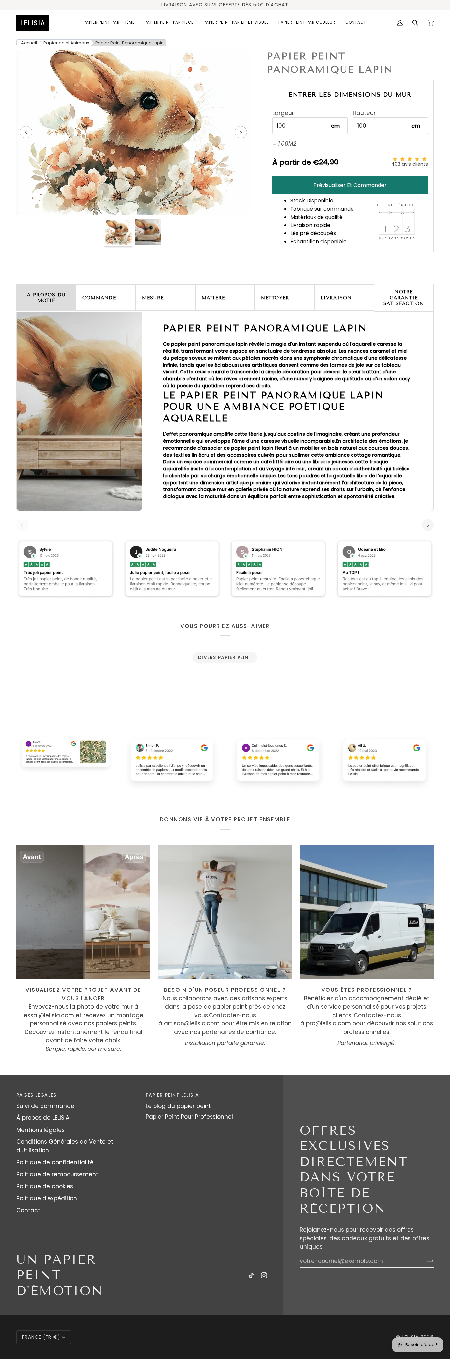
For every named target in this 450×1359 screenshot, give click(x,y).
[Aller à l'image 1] (118, 232)
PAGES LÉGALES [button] (36, 1095)
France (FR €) (41, 1337)
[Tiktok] (251, 1275)
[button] (109, 23)
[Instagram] (264, 1275)
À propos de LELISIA (42, 1118)
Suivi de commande (45, 1106)
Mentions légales (40, 1130)
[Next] (428, 525)
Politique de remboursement (57, 1174)
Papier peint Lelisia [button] (172, 1095)
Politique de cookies (44, 1186)
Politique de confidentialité (55, 1162)
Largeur (283, 113)
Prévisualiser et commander (350, 185)
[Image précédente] (26, 132)
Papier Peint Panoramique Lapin (129, 43)
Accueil (29, 43)
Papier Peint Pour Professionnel (189, 1117)
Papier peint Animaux (66, 43)
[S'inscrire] (425, 1261)
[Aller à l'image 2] (148, 232)
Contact (28, 1210)
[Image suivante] (241, 132)
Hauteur (364, 113)
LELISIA (410, 1337)
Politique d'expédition (46, 1198)
